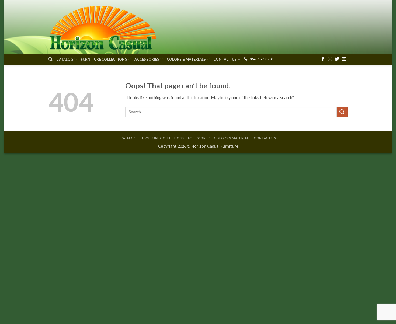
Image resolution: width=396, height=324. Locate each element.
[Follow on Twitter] (337, 59)
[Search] (50, 59)
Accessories (146, 59)
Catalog (64, 59)
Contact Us (225, 59)
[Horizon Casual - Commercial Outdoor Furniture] (102, 27)
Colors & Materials (186, 59)
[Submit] (342, 112)
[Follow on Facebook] (323, 59)
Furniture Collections (104, 59)
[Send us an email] (344, 59)
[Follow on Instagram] (330, 59)
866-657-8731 (262, 59)
